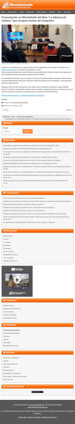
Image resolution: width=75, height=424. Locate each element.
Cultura (5, 339)
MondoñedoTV (8, 370)
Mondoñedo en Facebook (12, 373)
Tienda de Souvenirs (10, 261)
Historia (6, 239)
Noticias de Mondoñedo (11, 330)
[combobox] (13, 131)
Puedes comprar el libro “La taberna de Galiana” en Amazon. (23, 95)
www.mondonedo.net (36, 405)
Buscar (5, 128)
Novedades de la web (10, 346)
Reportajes (7, 343)
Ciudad (21, 12)
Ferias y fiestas (41, 12)
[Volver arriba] (71, 420)
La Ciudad (6, 242)
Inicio (3, 12)
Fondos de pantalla (10, 315)
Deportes (6, 336)
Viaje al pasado (8, 312)
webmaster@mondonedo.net (37, 407)
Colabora (6, 367)
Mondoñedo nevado (10, 318)
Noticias (52, 12)
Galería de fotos (8, 305)
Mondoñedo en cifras (10, 255)
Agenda (5, 361)
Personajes (7, 248)
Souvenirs (67, 12)
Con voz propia (8, 258)
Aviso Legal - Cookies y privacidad (15, 376)
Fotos (59, 12)
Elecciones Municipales (11, 333)
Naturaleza (30, 12)
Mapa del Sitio (8, 380)
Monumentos (12, 12)
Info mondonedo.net (10, 364)
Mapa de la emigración (11, 358)
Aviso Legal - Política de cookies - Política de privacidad (37, 417)
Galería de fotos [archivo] (11, 309)
